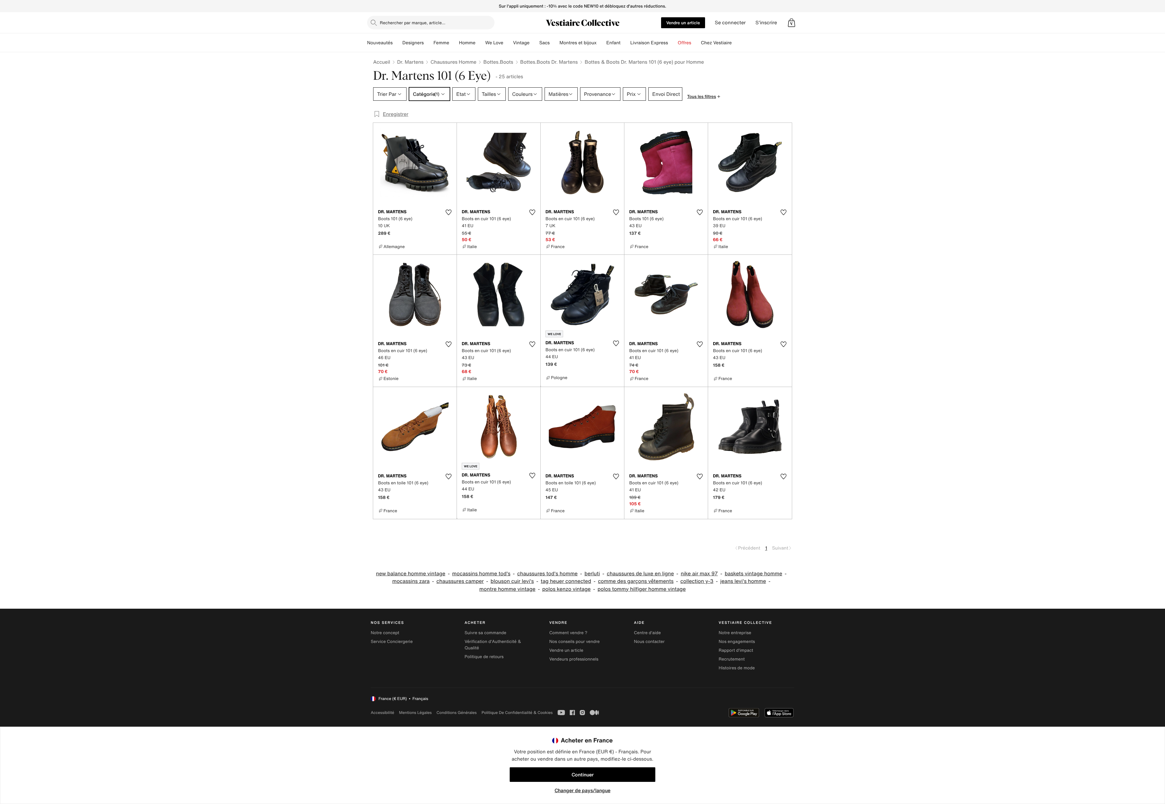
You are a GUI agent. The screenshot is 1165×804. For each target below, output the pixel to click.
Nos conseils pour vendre (574, 641)
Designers (413, 42)
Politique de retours (484, 657)
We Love (494, 42)
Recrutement (732, 659)
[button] (791, 23)
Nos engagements (737, 641)
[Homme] (480, 42)
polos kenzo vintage (566, 589)
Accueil (381, 62)
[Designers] (428, 42)
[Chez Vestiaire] (736, 42)
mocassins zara (411, 581)
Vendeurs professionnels (573, 659)
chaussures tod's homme (547, 573)
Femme (441, 42)
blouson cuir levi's (512, 581)
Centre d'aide (647, 633)
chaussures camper (460, 581)
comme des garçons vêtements (636, 581)
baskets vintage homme (753, 573)
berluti (592, 573)
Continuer (583, 774)
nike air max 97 (699, 573)
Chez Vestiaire (716, 42)
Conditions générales (457, 712)
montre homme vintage (507, 589)
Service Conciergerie (392, 641)
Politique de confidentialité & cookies (516, 712)
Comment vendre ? (568, 633)
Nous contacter (649, 641)
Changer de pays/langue (582, 790)
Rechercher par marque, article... (412, 22)
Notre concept (385, 633)
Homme (467, 42)
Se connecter (730, 22)
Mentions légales (415, 712)
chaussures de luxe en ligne (640, 573)
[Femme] (454, 42)
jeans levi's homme (743, 581)
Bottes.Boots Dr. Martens (549, 62)
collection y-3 (697, 581)
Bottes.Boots (498, 62)
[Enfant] (625, 42)
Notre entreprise (735, 633)
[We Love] (508, 42)
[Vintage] (534, 42)
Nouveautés (380, 42)
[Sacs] (554, 42)
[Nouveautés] (397, 42)
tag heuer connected (566, 581)
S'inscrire (766, 22)
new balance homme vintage (410, 573)
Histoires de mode (737, 668)
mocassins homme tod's (481, 573)
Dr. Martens (410, 62)
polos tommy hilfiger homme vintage (641, 589)
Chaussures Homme (453, 62)
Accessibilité (382, 712)
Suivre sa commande (485, 633)
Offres (684, 42)
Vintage (521, 42)
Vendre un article (683, 22)
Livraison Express (649, 42)
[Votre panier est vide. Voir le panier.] (791, 23)
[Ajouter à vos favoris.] (448, 212)
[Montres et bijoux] (601, 42)
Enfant (613, 42)
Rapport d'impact (736, 650)
